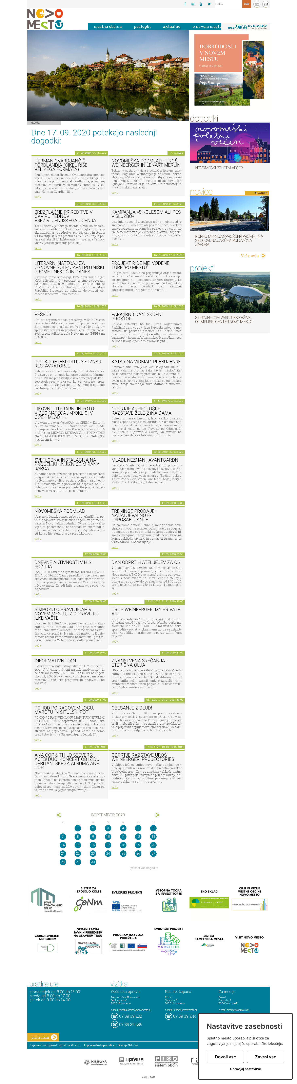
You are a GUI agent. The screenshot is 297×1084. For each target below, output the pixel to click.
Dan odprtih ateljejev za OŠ (146, 562)
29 (78, 862)
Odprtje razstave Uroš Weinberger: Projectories (143, 757)
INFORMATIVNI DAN (55, 661)
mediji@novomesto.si (238, 1009)
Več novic (250, 255)
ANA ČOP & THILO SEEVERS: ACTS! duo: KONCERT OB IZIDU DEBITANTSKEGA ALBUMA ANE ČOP (67, 761)
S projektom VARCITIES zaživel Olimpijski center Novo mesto (223, 319)
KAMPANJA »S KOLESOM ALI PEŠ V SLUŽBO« (146, 214)
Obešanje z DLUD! (132, 708)
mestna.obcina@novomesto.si (135, 1009)
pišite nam (40, 1037)
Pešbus (43, 314)
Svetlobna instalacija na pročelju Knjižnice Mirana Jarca (67, 464)
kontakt (256, 4)
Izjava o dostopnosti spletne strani (55, 1045)
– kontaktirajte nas (247, 27)
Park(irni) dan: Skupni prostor (137, 316)
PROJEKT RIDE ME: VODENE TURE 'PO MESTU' (141, 265)
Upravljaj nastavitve (245, 1069)
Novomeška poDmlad (60, 511)
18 (123, 845)
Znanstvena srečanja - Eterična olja (140, 663)
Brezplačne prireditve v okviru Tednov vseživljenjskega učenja (65, 216)
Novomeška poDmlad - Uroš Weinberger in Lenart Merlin (146, 163)
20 (153, 845)
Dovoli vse (225, 1056)
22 (78, 853)
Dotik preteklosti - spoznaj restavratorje (68, 364)
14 (63, 845)
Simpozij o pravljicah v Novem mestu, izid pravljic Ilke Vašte (66, 614)
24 (108, 853)
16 (93, 845)
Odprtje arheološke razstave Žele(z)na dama (142, 411)
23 (93, 853)
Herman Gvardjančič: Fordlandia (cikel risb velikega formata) (61, 165)
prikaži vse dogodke (144, 868)
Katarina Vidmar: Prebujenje (146, 361)
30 (93, 862)
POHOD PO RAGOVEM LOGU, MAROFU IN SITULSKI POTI (64, 710)
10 (108, 836)
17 (108, 845)
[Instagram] (193, 4)
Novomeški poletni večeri (219, 167)
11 (123, 836)
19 (138, 845)
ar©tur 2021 (148, 1077)
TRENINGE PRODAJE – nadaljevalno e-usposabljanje (135, 515)
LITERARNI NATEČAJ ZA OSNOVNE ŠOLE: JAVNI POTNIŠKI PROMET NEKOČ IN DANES (69, 267)
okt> (157, 815)
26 (138, 853)
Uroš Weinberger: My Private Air (146, 612)
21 (63, 853)
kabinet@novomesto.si (185, 1009)
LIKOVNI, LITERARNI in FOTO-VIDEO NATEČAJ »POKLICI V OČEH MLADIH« (65, 413)
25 (123, 853)
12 (138, 836)
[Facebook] (185, 4)
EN (266, 4)
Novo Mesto (54, 19)
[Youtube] (201, 4)
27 (153, 853)
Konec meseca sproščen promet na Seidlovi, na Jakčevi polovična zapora (229, 240)
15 (78, 845)
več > (38, 197)
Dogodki (35, 122)
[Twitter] (209, 4)
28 (63, 862)
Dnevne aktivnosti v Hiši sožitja (64, 564)
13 (153, 836)
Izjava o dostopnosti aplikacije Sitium (111, 1045)
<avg (59, 815)
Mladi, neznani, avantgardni (145, 460)
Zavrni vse (265, 1056)
